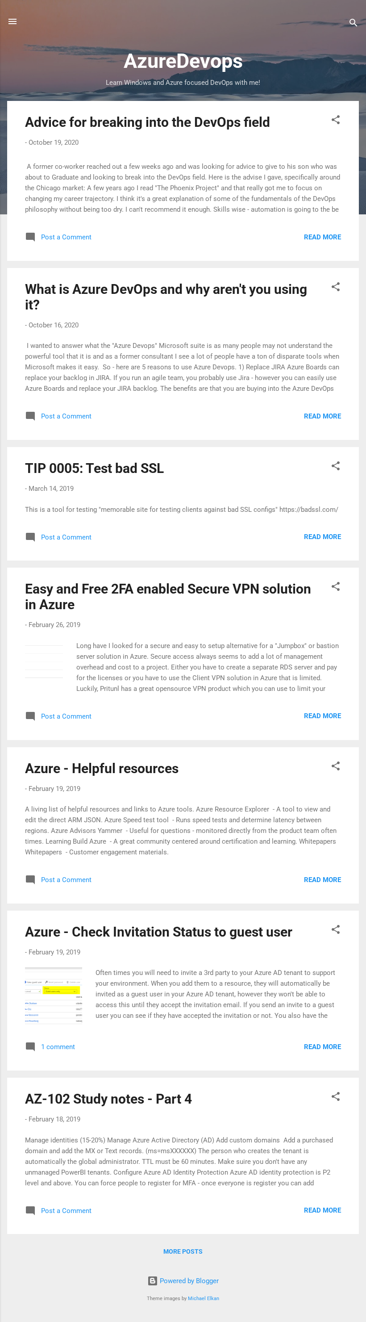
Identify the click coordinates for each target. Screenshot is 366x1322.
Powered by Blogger (188, 1281)
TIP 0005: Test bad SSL (94, 468)
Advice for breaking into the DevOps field (147, 122)
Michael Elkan (203, 1298)
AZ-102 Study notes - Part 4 (108, 1099)
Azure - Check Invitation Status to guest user (158, 932)
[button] (335, 121)
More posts (183, 1251)
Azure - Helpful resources (102, 768)
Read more (322, 237)
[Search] (353, 24)
